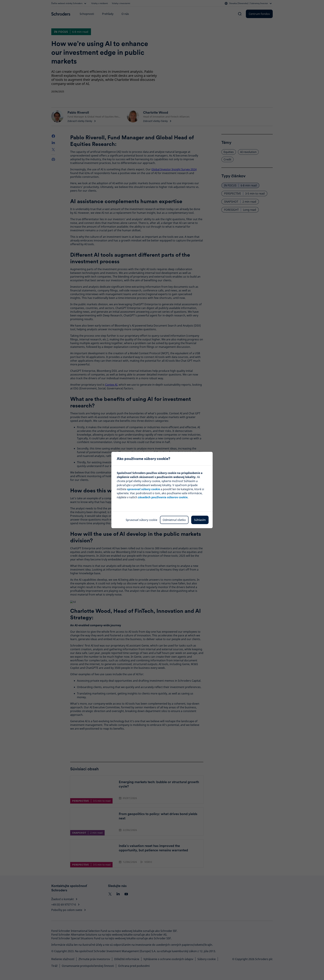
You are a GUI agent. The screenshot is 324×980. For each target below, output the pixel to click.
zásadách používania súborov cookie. (163, 497)
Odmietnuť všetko (174, 520)
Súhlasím (200, 520)
